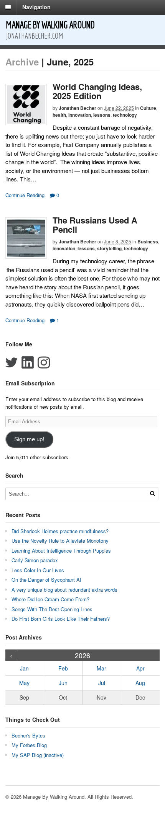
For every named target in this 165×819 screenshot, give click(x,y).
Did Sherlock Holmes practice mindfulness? (60, 531)
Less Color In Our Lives (38, 570)
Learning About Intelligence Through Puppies (61, 550)
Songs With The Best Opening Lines (52, 609)
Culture (148, 107)
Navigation (36, 7)
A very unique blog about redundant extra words (65, 589)
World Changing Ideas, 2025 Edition (97, 91)
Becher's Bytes (28, 735)
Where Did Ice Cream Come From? (50, 599)
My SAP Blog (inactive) (38, 755)
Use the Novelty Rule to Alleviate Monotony (60, 540)
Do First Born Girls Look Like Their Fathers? (61, 618)
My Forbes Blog (29, 745)
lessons (102, 114)
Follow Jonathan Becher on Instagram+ (44, 362)
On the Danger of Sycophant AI (46, 579)
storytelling (109, 248)
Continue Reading (25, 195)
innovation (79, 114)
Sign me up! (29, 439)
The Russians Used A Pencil (95, 224)
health (59, 114)
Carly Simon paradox (35, 560)
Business (147, 241)
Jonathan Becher (77, 107)
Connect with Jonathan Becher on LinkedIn (27, 362)
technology (125, 114)
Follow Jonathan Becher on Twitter (11, 362)
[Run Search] (152, 493)
